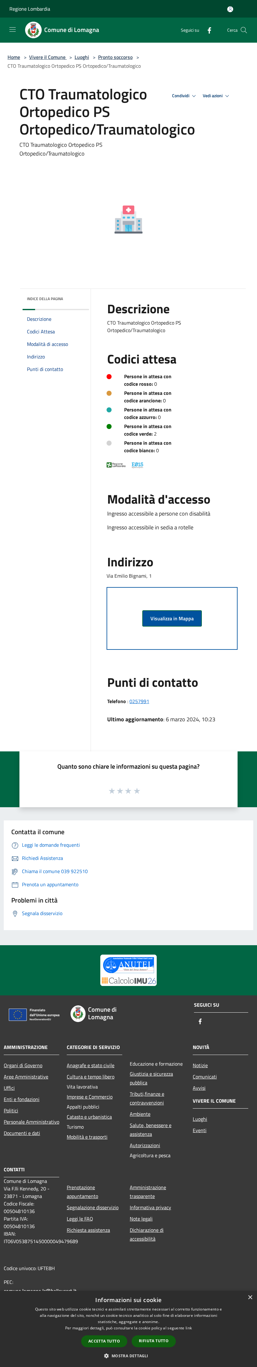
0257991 (139, 701)
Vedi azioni (213, 95)
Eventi (200, 1130)
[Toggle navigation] (12, 29)
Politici (11, 1110)
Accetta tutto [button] (104, 1341)
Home (14, 57)
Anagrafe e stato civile (90, 1065)
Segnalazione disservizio (92, 1207)
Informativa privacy (150, 1207)
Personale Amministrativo (31, 1122)
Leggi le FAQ (80, 1218)
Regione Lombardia (29, 9)
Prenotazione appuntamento (82, 1192)
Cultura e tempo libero (90, 1076)
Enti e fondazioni (21, 1099)
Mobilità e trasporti (87, 1137)
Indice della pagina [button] (45, 299)
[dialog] (128, 1329)
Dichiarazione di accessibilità (147, 1234)
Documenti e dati (22, 1133)
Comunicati (205, 1076)
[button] (128, 1355)
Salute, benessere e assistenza (150, 1129)
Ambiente (140, 1114)
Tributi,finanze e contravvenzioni (147, 1098)
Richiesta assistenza (88, 1230)
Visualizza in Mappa (172, 618)
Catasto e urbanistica (89, 1117)
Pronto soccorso (115, 57)
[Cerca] (244, 30)
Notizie (200, 1065)
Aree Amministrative (26, 1076)
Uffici (9, 1088)
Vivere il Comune (48, 57)
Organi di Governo (23, 1065)
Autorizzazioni (145, 1145)
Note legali (141, 1218)
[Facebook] (207, 30)
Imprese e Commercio (90, 1096)
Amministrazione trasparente (148, 1192)
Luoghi (82, 57)
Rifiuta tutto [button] (154, 1340)
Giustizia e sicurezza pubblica (151, 1078)
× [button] (250, 1297)
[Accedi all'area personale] (230, 9)
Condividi (181, 95)
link (189, 1328)
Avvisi (199, 1088)
